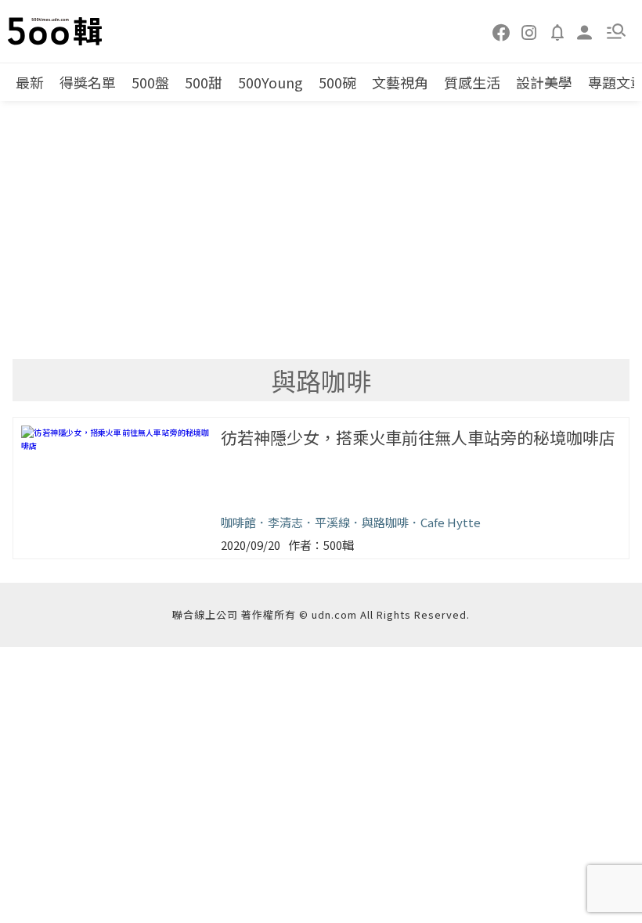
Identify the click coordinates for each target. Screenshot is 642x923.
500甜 (203, 82)
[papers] (557, 31)
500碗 (337, 82)
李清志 (285, 522)
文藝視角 (400, 82)
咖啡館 (238, 522)
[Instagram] (529, 31)
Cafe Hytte (450, 522)
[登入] (585, 31)
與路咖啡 (385, 522)
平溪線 (332, 522)
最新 (30, 82)
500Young (270, 82)
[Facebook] (502, 31)
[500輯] (57, 31)
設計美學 (544, 82)
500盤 (150, 82)
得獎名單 (88, 82)
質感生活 (472, 82)
